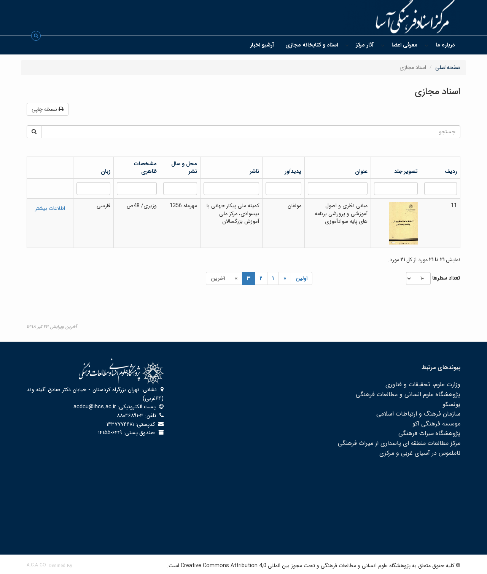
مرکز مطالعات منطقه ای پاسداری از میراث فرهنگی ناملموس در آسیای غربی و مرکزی (399, 448)
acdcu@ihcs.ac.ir (94, 407)
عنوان (361, 171)
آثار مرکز (365, 45)
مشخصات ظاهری (145, 168)
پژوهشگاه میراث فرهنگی (429, 433)
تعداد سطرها (446, 278)
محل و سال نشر (184, 168)
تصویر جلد (406, 171)
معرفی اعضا (404, 45)
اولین (301, 278)
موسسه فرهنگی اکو (436, 424)
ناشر (254, 171)
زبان (105, 171)
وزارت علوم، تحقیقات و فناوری (422, 384)
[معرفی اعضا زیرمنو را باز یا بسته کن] (382, 45)
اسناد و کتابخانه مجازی (311, 45)
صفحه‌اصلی (447, 67)
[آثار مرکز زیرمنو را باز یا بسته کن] (347, 45)
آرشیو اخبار (262, 45)
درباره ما (445, 45)
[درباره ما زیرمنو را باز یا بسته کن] (426, 45)
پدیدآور (293, 171)
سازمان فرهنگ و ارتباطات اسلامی (418, 414)
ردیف (451, 171)
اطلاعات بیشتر (50, 208)
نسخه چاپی (45, 109)
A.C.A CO (36, 565)
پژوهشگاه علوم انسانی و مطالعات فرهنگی (408, 394)
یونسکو (451, 404)
